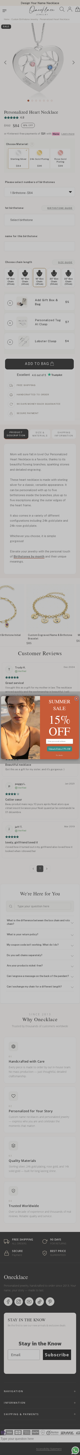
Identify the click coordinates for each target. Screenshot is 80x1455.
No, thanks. (59, 755)
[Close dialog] (76, 698)
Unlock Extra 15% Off (59, 748)
